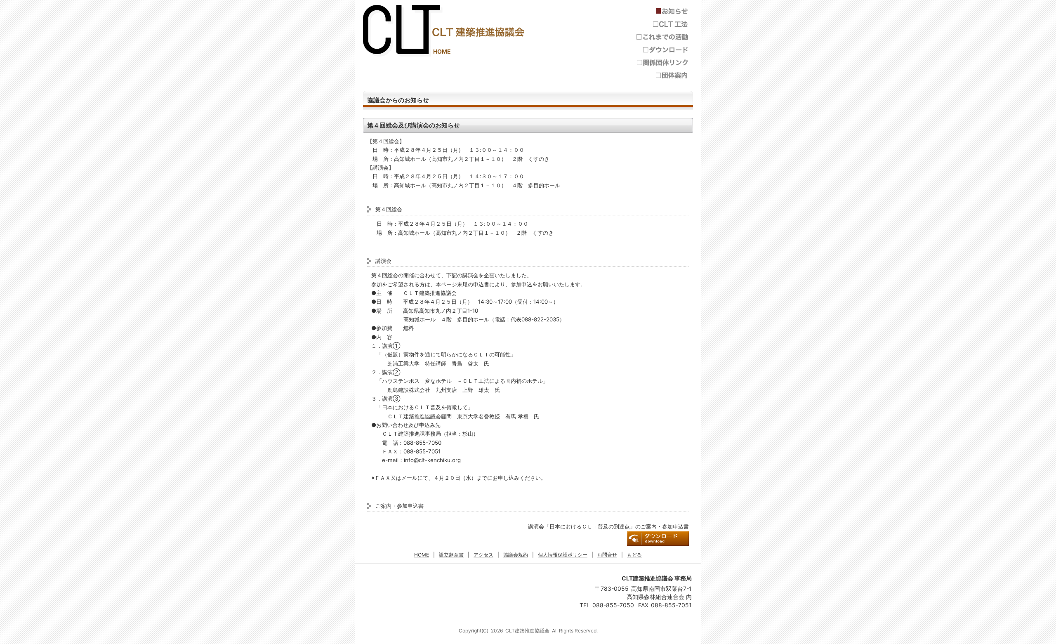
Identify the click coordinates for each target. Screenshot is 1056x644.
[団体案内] (662, 75)
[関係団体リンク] (662, 62)
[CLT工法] (662, 24)
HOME (442, 51)
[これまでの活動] (662, 37)
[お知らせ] (662, 11)
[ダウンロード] (662, 49)
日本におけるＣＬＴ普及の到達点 (658, 538)
